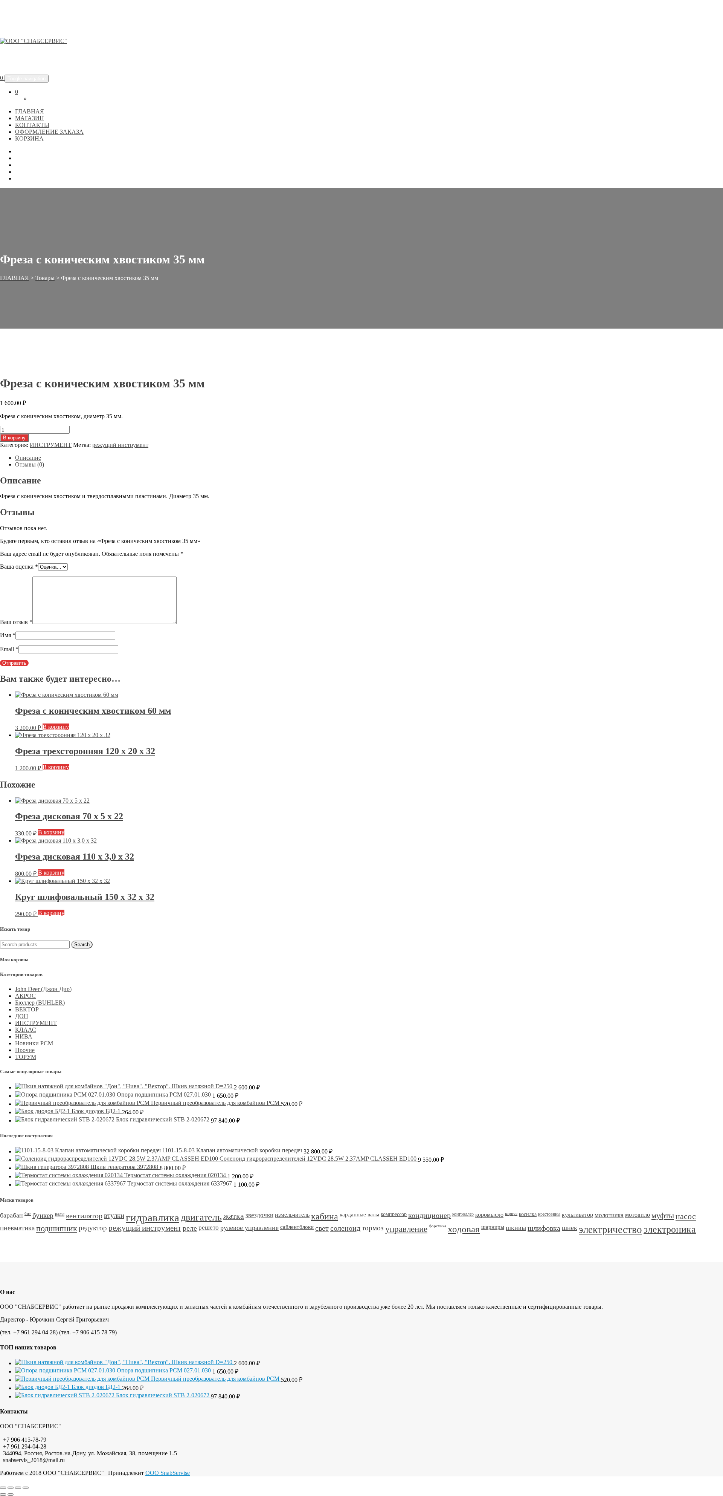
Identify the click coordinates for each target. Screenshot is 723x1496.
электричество (610, 1229)
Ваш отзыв (16, 622)
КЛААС (25, 1029)
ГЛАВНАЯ (29, 111)
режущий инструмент (120, 445)
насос (686, 1216)
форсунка (437, 1226)
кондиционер (429, 1215)
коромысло (489, 1214)
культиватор (577, 1214)
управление (406, 1229)
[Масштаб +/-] (3, 1488)
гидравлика (152, 1217)
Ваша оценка (19, 566)
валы (59, 1214)
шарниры (492, 1227)
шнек (569, 1227)
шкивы (516, 1227)
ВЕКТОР (27, 1009)
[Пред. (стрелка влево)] (3, 1494)
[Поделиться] (18, 1488)
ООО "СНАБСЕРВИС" (65, 59)
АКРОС (25, 996)
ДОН (21, 1016)
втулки (114, 1215)
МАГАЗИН (29, 118)
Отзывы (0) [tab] (29, 464)
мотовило (637, 1214)
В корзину (14, 438)
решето (208, 1227)
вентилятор (84, 1215)
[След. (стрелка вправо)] (11, 1494)
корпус (511, 1213)
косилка (528, 1214)
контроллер (463, 1214)
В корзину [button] (56, 727)
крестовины (549, 1214)
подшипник (56, 1228)
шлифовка (544, 1228)
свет (322, 1228)
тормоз (373, 1228)
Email (9, 649)
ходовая (464, 1229)
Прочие (25, 1050)
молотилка (609, 1215)
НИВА (23, 1036)
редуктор (93, 1228)
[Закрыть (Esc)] (26, 1488)
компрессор (394, 1214)
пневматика (17, 1228)
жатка (233, 1216)
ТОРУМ (25, 1057)
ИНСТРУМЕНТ (51, 445)
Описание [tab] (28, 457)
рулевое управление (249, 1227)
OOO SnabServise (167, 1473)
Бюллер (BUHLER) (40, 1002)
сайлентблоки (297, 1227)
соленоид (345, 1228)
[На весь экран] (11, 1488)
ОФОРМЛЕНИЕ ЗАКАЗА (49, 131)
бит (27, 1213)
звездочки (259, 1215)
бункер (42, 1215)
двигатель (201, 1217)
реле (190, 1228)
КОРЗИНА (29, 138)
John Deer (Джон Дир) (43, 989)
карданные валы (359, 1214)
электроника (670, 1229)
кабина (324, 1216)
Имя (7, 635)
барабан (11, 1215)
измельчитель (292, 1214)
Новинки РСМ (34, 1043)
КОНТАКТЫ (32, 125)
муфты (662, 1215)
